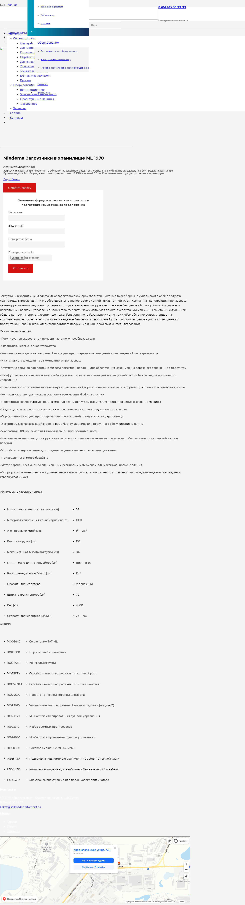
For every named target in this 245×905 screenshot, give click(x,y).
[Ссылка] (93, 18)
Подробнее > (11, 179)
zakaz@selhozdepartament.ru (20, 807)
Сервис (12, 826)
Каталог (12, 821)
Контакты (13, 831)
